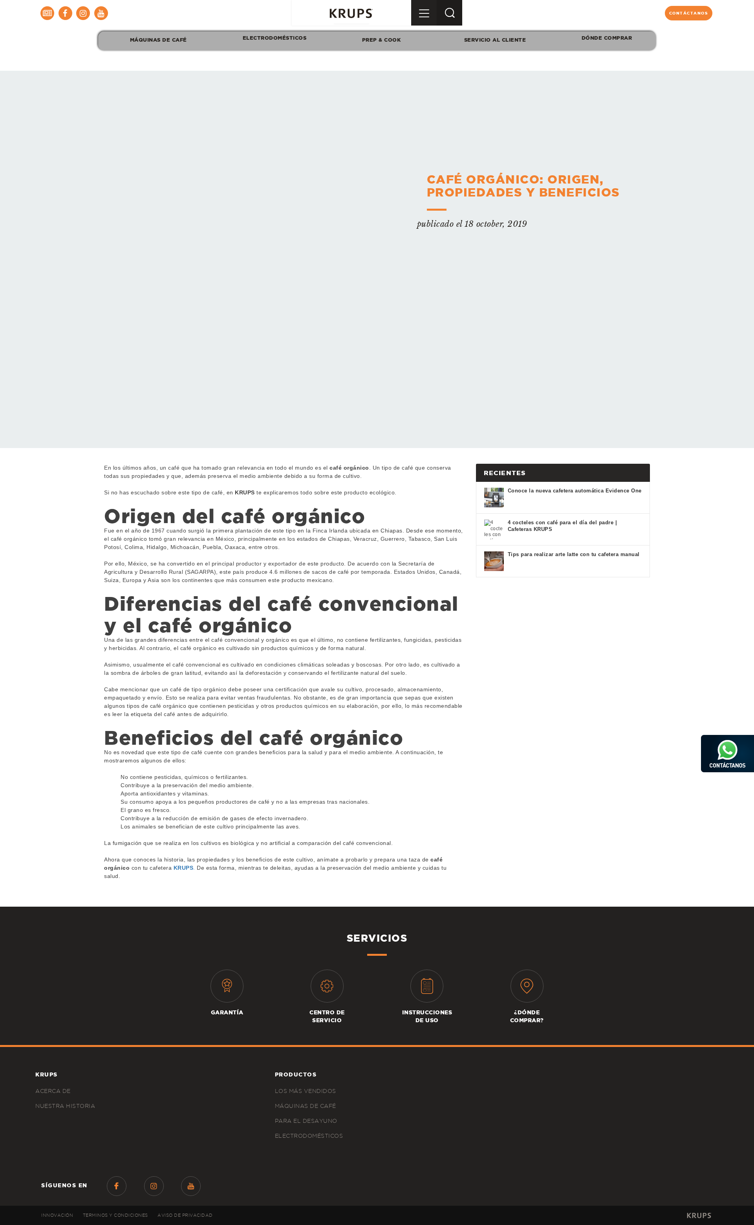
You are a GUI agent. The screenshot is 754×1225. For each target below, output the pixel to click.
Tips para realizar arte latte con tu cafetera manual (574, 554)
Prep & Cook (381, 40)
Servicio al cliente (495, 40)
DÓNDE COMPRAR (607, 38)
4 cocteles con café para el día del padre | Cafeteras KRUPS (562, 526)
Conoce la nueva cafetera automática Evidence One (575, 491)
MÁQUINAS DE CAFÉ (158, 40)
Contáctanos (688, 13)
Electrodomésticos (274, 38)
